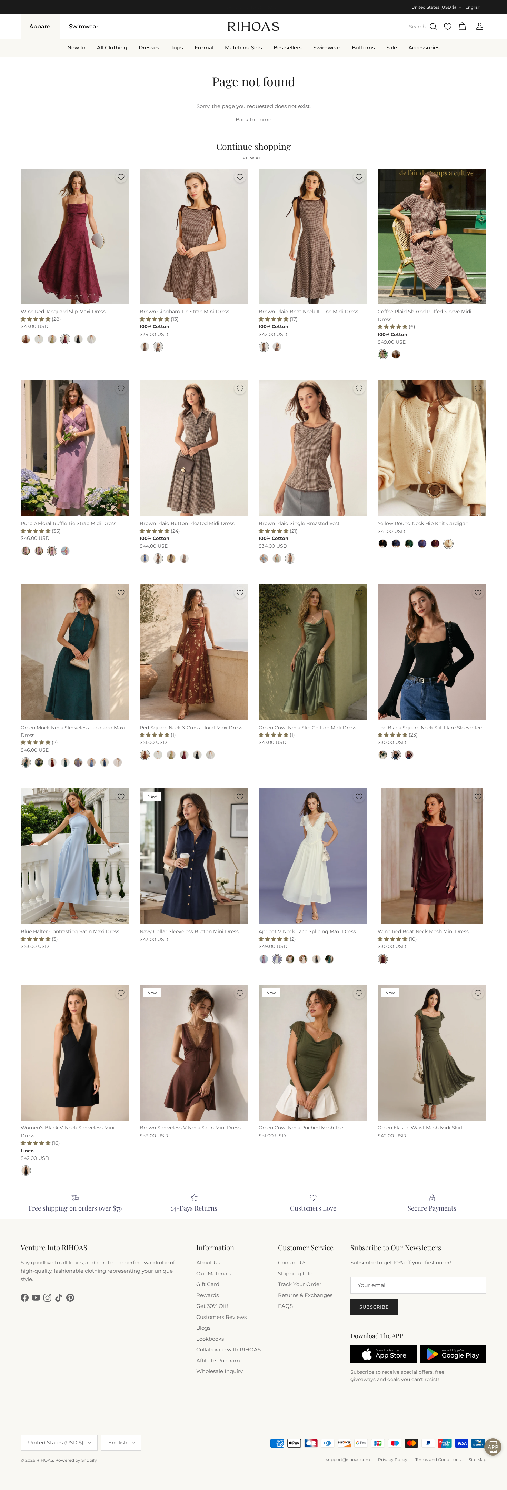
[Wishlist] (447, 26)
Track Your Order (299, 1284)
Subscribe (374, 1307)
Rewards (207, 1295)
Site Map (477, 1459)
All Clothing (112, 47)
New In (76, 47)
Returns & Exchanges (305, 1295)
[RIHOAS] (253, 27)
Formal (204, 47)
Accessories (424, 47)
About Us (208, 1262)
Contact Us (292, 1262)
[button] (36, 319)
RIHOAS (44, 1460)
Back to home (253, 119)
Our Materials (213, 1273)
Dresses (149, 47)
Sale (391, 47)
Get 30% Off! (212, 1306)
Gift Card (207, 1284)
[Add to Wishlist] (121, 177)
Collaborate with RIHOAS (228, 1349)
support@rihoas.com (348, 1459)
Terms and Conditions (438, 1459)
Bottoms (363, 47)
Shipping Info (295, 1273)
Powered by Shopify (76, 1460)
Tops (177, 47)
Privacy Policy (392, 1459)
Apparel (40, 26)
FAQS (285, 1306)
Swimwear (84, 26)
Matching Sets (243, 47)
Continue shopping (253, 146)
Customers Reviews (221, 1317)
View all (253, 158)
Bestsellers (288, 47)
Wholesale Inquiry (219, 1371)
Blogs (203, 1327)
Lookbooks (210, 1338)
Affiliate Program (218, 1360)
